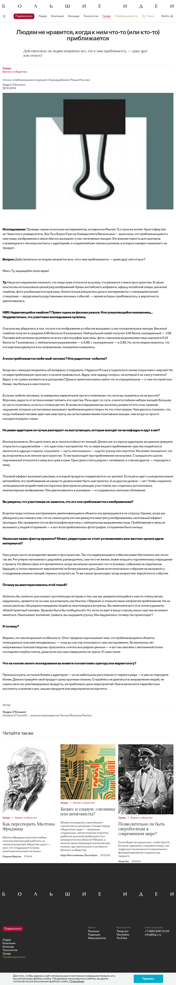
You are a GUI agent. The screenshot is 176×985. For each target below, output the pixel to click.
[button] (148, 16)
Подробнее (76, 981)
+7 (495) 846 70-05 (157, 931)
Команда (73, 16)
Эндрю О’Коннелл (14, 85)
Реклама (93, 931)
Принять (148, 978)
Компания (57, 16)
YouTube (122, 938)
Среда (106, 16)
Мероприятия (97, 938)
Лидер (42, 16)
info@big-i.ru (153, 935)
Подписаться (23, 16)
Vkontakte (123, 935)
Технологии (91, 16)
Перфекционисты (126, 16)
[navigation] (76, 16)
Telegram (122, 931)
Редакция (94, 935)
